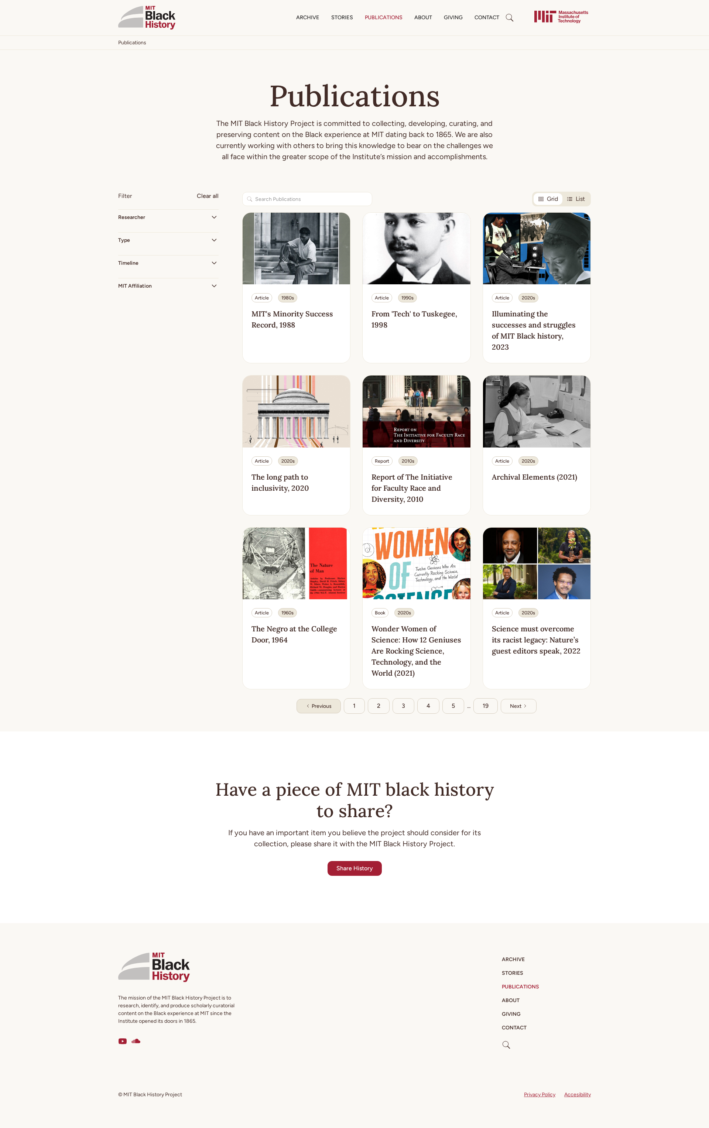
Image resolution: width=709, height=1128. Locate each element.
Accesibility (577, 1094)
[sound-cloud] (135, 1041)
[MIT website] (561, 17)
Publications (384, 17)
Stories (342, 17)
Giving (453, 17)
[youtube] (122, 1041)
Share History (354, 868)
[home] (146, 18)
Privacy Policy (539, 1094)
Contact (487, 17)
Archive (307, 17)
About (423, 17)
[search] (509, 18)
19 (486, 705)
